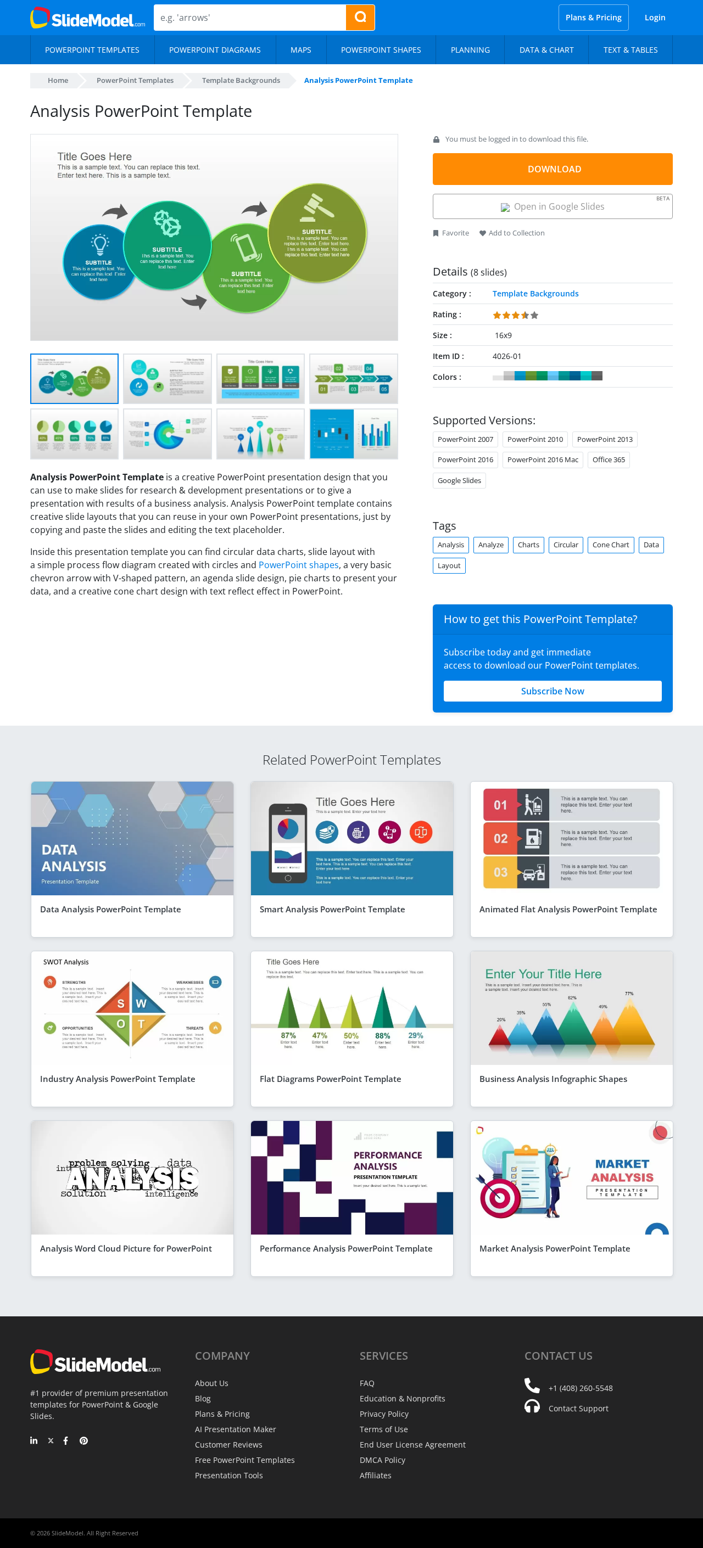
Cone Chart (611, 544)
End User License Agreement (413, 1444)
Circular (566, 544)
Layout (449, 565)
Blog (203, 1398)
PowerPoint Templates (135, 80)
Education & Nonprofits (402, 1398)
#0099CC (520, 376)
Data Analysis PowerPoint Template (110, 909)
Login (655, 17)
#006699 (575, 376)
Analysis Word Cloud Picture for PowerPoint (126, 1248)
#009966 (542, 376)
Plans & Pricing (594, 17)
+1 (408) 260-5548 (581, 1388)
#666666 (597, 376)
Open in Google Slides (589, 203)
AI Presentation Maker (235, 1429)
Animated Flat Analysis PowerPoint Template (568, 909)
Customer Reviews (229, 1444)
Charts (528, 544)
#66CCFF (553, 376)
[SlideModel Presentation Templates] (87, 18)
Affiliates (376, 1475)
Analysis (451, 544)
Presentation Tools (229, 1475)
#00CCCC (586, 376)
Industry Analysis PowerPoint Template (118, 1078)
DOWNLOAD (555, 169)
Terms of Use (384, 1429)
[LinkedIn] (34, 1441)
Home (58, 80)
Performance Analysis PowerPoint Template (346, 1248)
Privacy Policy (384, 1414)
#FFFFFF (498, 376)
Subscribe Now (552, 691)
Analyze (491, 544)
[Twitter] (51, 1441)
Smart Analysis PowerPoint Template (332, 909)
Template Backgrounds (241, 80)
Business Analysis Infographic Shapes (553, 1078)
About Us (211, 1383)
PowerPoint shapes (299, 565)
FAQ (367, 1383)
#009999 (564, 376)
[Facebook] (67, 1441)
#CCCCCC (509, 376)
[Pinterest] (84, 1441)
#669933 (531, 376)
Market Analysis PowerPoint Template (555, 1248)
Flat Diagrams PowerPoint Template (330, 1078)
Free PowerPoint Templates (245, 1460)
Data (651, 544)
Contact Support (579, 1408)
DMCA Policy (382, 1460)
